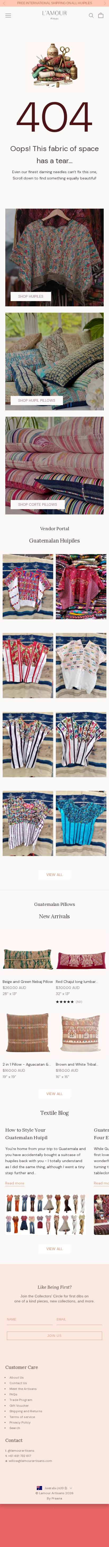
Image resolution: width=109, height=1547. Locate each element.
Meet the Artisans (23, 1389)
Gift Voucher (19, 1406)
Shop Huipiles (30, 296)
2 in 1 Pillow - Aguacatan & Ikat (26, 1065)
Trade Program (21, 1400)
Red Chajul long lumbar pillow (76, 982)
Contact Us (18, 1383)
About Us (17, 1377)
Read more (14, 1183)
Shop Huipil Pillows (36, 400)
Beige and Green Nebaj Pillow (28, 981)
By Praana (54, 1498)
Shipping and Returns (26, 1411)
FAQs (13, 1394)
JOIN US (54, 1336)
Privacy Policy (20, 1422)
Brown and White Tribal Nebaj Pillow (76, 1065)
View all (54, 874)
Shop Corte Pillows (37, 504)
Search (15, 1428)
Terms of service (22, 1417)
